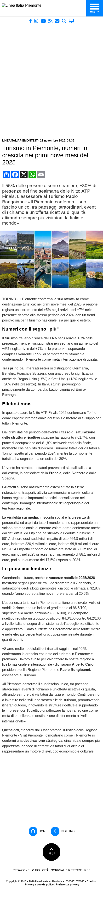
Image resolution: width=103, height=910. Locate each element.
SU (51, 853)
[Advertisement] (51, 79)
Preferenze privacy (67, 884)
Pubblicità (40, 870)
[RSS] (50, 21)
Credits (91, 881)
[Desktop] (71, 21)
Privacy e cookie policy (39, 884)
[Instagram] (36, 21)
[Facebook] (30, 21)
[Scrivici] (57, 21)
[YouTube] (43, 21)
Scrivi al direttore (66, 870)
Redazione (21, 870)
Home (42, 831)
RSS (87, 870)
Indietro (67, 831)
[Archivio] (64, 21)
